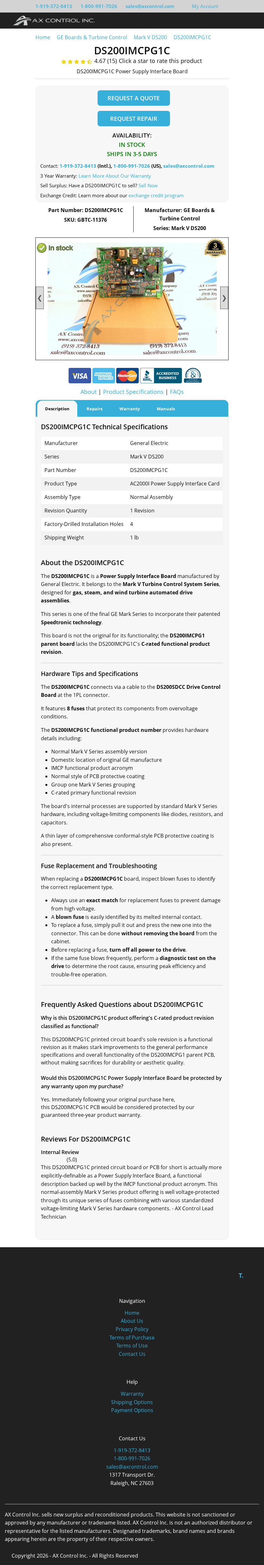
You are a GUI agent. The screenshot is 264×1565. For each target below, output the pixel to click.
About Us (132, 1320)
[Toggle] (251, 20)
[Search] (239, 20)
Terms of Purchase (132, 1337)
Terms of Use (132, 1345)
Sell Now (148, 185)
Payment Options (132, 1410)
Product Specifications (133, 392)
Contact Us (132, 1353)
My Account (205, 6)
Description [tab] (57, 409)
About (88, 392)
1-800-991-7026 (98, 6)
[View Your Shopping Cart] (223, 6)
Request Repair (133, 118)
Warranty (132, 1393)
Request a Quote (134, 98)
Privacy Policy (132, 1329)
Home (42, 37)
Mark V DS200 (150, 37)
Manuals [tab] (166, 409)
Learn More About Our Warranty (115, 176)
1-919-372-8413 (53, 6)
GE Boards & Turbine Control (92, 37)
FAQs (177, 392)
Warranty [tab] (129, 409)
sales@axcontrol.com (150, 6)
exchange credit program (156, 195)
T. (241, 1275)
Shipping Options (132, 1402)
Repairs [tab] (94, 409)
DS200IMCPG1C (192, 37)
